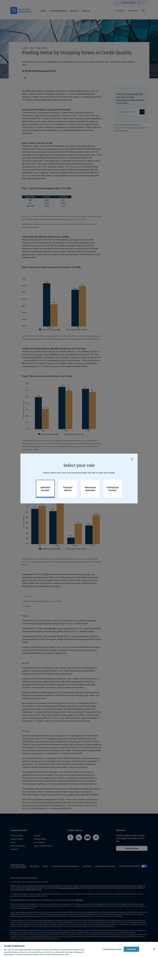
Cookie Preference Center (112, 949)
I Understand (131, 949)
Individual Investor (45, 489)
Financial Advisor (67, 489)
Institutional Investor (113, 489)
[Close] (132, 459)
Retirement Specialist (90, 489)
